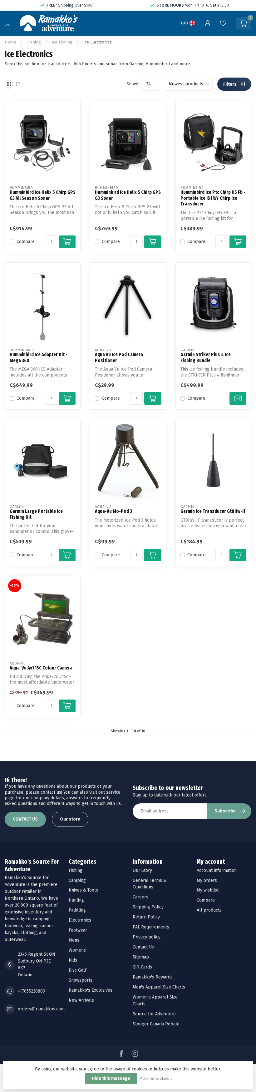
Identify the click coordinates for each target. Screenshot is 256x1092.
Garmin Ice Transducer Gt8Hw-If (212, 511)
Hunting (76, 900)
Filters (230, 84)
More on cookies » (156, 1078)
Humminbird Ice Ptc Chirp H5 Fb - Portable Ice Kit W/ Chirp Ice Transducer (212, 198)
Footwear (78, 930)
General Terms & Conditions (149, 884)
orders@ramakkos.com (41, 1009)
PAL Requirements (151, 927)
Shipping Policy (148, 907)
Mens (74, 940)
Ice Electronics (97, 42)
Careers (140, 897)
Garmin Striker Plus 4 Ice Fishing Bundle (205, 357)
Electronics (80, 920)
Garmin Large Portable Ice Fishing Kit (36, 514)
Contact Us (143, 947)
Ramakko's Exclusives (90, 990)
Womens (77, 950)
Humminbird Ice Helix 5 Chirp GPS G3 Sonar (128, 195)
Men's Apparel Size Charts (159, 987)
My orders (207, 880)
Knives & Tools (83, 890)
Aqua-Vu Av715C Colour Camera (41, 668)
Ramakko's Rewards (153, 977)
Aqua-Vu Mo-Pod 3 (113, 511)
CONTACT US (25, 819)
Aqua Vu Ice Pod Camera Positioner (119, 357)
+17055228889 (31, 991)
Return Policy (146, 917)
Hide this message (111, 1078)
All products (209, 910)
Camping (77, 880)
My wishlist (208, 890)
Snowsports (80, 980)
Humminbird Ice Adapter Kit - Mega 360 (38, 357)
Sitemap (141, 957)
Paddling (77, 910)
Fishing (34, 42)
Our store (70, 819)
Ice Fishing (62, 42)
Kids (73, 960)
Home (10, 42)
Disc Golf (77, 970)
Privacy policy (146, 937)
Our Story (142, 870)
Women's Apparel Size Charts (155, 1000)
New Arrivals (81, 1000)
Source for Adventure (154, 1014)
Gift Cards (142, 967)
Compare (26, 241)
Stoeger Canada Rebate (156, 1024)
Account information (217, 870)
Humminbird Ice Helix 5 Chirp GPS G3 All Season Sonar (43, 195)
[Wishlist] (223, 23)
